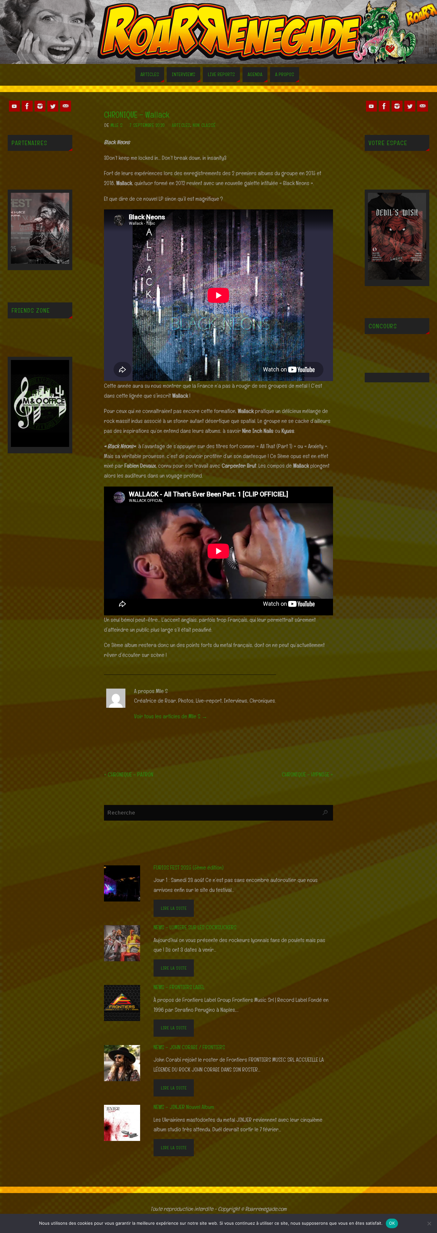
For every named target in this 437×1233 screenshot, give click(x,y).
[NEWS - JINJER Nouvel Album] (126, 1122)
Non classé (204, 125)
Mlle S (116, 125)
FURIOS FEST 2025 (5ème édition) (189, 867)
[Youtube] (14, 106)
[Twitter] (52, 106)
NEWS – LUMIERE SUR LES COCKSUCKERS (195, 927)
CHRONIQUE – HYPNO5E (307, 774)
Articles (181, 125)
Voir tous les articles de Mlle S (170, 716)
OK (392, 1223)
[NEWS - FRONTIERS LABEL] (126, 1002)
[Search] (325, 812)
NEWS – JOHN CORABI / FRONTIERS (189, 1047)
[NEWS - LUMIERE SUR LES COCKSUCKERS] (126, 942)
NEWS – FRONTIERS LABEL (179, 987)
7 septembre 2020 (147, 125)
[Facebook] (27, 106)
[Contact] (65, 106)
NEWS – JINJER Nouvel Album (184, 1107)
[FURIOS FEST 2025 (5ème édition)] (126, 882)
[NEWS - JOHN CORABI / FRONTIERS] (126, 1062)
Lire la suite (174, 908)
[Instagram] (40, 106)
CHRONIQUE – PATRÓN (128, 774)
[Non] (429, 1223)
